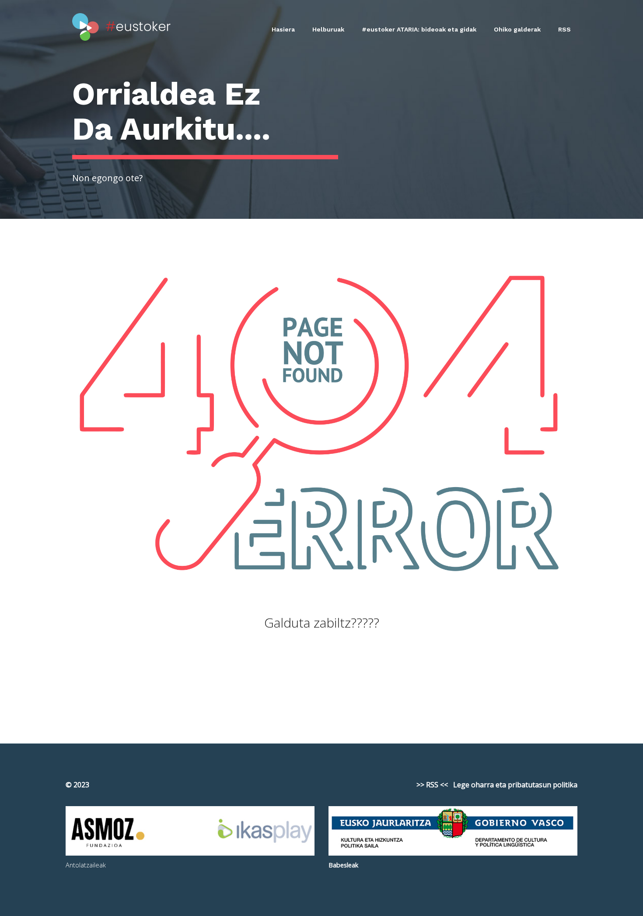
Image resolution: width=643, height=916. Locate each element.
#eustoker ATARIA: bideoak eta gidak (419, 29)
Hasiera (283, 29)
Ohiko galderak (517, 29)
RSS (564, 29)
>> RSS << (432, 785)
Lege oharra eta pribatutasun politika (515, 785)
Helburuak (328, 29)
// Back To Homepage (321, 678)
